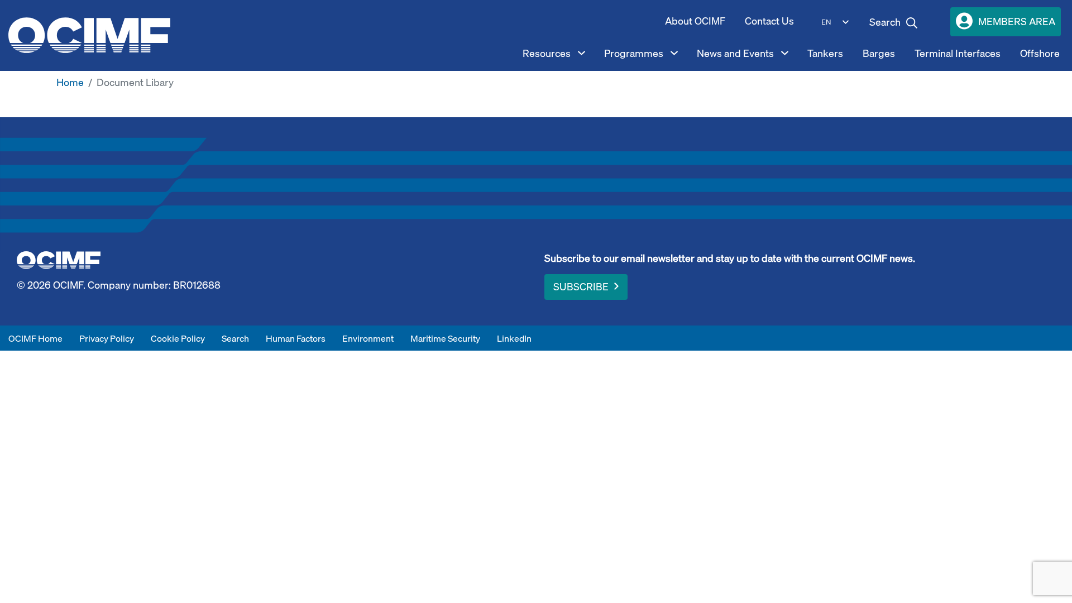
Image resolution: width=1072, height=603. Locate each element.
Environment (368, 338)
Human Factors (296, 338)
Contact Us (769, 21)
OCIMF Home (35, 338)
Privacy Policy (106, 338)
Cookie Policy (178, 338)
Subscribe (581, 287)
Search (235, 338)
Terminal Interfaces (958, 53)
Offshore (1040, 53)
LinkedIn (514, 338)
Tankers (825, 53)
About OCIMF (695, 21)
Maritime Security (445, 338)
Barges (879, 53)
